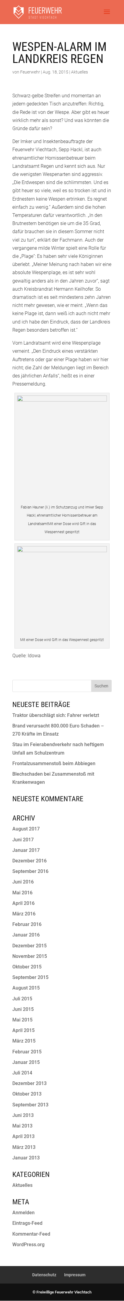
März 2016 (24, 914)
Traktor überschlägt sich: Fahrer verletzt (55, 715)
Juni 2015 (23, 1009)
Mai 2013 (22, 1126)
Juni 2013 (23, 1115)
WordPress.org (28, 1244)
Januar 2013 (26, 1158)
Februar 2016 (27, 924)
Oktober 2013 (27, 1094)
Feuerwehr (30, 72)
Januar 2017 (26, 850)
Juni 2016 (23, 882)
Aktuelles (79, 72)
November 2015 (29, 956)
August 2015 (26, 988)
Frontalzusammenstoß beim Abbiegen (53, 763)
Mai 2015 (22, 1020)
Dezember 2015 (29, 946)
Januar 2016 (26, 935)
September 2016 (30, 871)
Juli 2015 (22, 999)
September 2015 (30, 977)
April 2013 (23, 1136)
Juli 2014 (22, 1073)
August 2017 (26, 829)
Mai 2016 (22, 893)
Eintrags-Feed (27, 1223)
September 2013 (30, 1105)
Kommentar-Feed (31, 1234)
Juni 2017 (23, 840)
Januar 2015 (26, 1062)
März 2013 (24, 1147)
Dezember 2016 (29, 861)
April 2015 (23, 1030)
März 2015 (24, 1041)
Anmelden (23, 1212)
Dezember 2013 (29, 1083)
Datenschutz (44, 1274)
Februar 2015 (27, 1052)
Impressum (74, 1274)
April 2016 (23, 903)
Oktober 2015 (27, 967)
